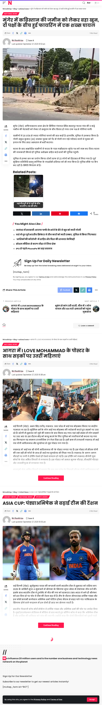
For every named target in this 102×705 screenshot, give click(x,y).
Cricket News (10, 497)
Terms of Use (56, 699)
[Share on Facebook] (13, 33)
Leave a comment (87, 326)
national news (10, 14)
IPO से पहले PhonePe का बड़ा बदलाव (34, 248)
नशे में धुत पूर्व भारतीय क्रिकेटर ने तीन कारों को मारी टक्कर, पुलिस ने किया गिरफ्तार (56, 234)
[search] (84, 3)
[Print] (25, 33)
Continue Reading (51, 478)
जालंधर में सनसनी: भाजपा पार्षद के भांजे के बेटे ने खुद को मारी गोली (48, 230)
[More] (29, 33)
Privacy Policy (40, 699)
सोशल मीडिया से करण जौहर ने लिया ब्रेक (36, 243)
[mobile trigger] (5, 3)
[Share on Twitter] (17, 33)
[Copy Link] (21, 33)
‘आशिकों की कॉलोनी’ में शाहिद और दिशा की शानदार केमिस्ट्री (45, 239)
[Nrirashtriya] (10, 3)
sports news (42, 497)
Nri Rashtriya (17, 40)
